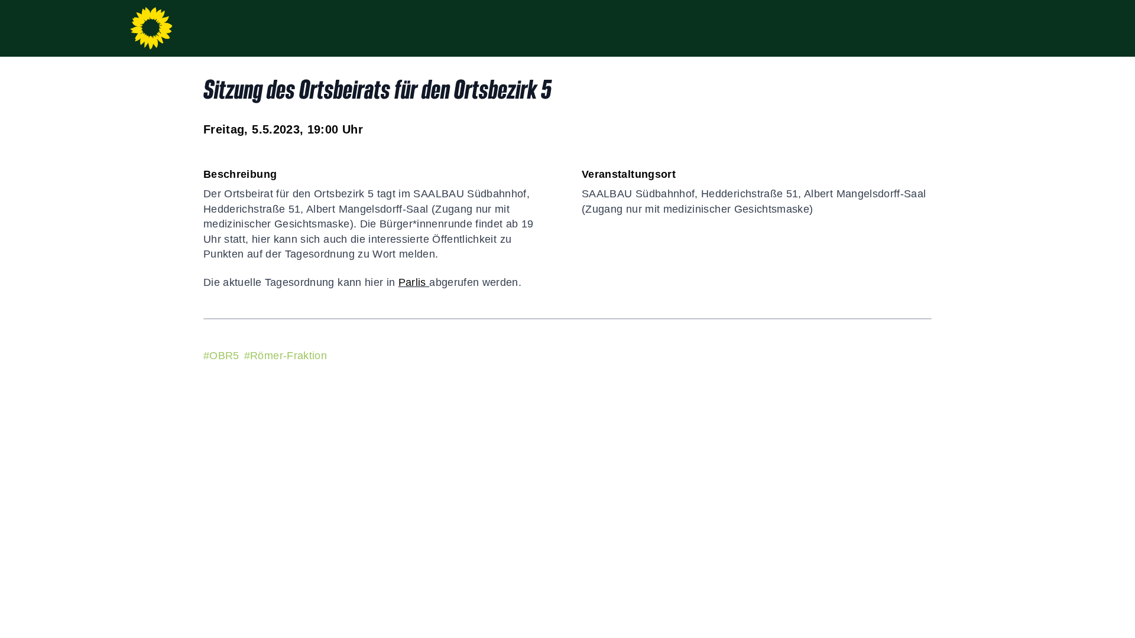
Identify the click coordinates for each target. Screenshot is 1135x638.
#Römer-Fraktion (285, 356)
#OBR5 (221, 356)
